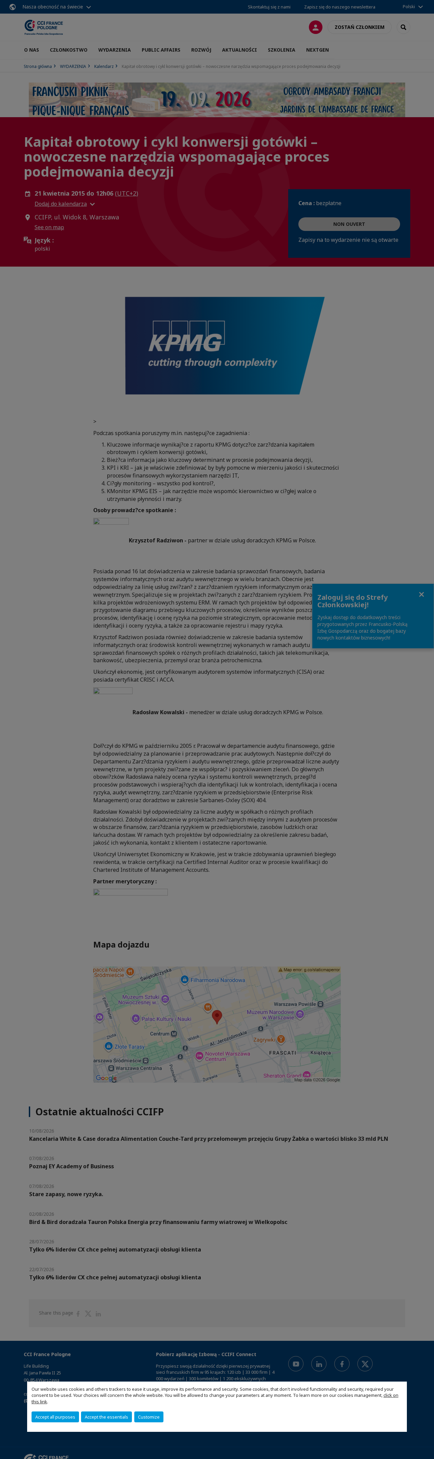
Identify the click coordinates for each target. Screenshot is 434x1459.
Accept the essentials (106, 1417)
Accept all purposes (55, 1417)
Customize (149, 1417)
